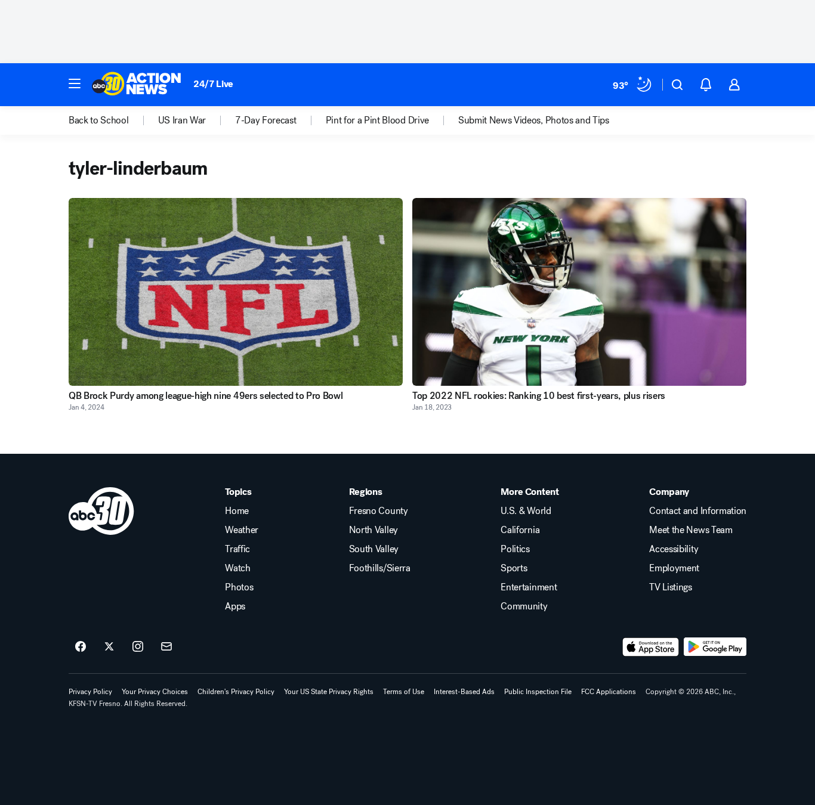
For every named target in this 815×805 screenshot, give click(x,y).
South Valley (374, 549)
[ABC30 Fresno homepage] (136, 85)
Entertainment (529, 587)
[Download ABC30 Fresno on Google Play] (715, 647)
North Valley (373, 530)
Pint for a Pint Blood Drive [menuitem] (377, 120)
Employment (674, 568)
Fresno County (378, 511)
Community (524, 606)
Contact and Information (697, 511)
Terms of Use (403, 691)
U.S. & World (526, 511)
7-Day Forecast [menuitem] (266, 120)
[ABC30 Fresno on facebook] (80, 647)
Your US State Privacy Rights (328, 691)
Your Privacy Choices (155, 691)
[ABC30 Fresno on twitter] (109, 647)
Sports (514, 568)
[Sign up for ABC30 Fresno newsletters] (166, 647)
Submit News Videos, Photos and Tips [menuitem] (533, 120)
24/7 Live (213, 84)
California (520, 530)
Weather (241, 530)
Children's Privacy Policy (235, 691)
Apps (235, 606)
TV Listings (670, 587)
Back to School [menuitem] (99, 120)
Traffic (237, 549)
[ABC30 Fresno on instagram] (138, 647)
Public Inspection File (538, 691)
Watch (237, 568)
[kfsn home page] (101, 511)
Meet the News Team (690, 530)
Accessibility (673, 549)
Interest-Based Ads (464, 691)
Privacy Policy (90, 691)
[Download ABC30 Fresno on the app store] (651, 647)
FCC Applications (608, 691)
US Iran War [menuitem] (182, 120)
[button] (74, 83)
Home (237, 511)
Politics (515, 549)
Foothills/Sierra (379, 568)
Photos (239, 587)
